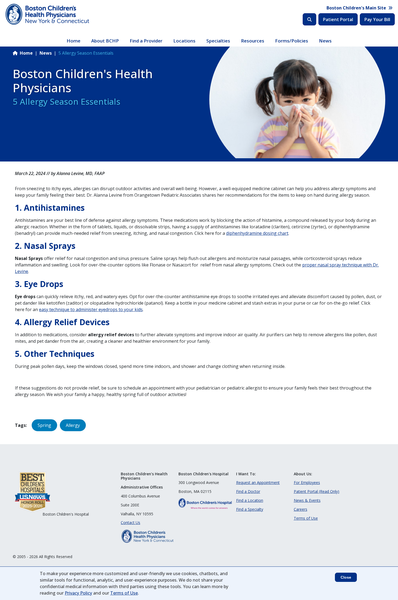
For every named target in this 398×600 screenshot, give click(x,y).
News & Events (307, 500)
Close (346, 577)
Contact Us (130, 522)
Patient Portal (338, 19)
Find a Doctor (248, 491)
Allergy (73, 425)
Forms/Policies (291, 41)
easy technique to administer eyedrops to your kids (91, 309)
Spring (44, 425)
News (325, 41)
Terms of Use (306, 518)
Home (73, 41)
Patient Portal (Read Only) (316, 491)
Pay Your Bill (377, 19)
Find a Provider (146, 41)
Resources (252, 41)
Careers (300, 509)
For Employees (307, 482)
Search (309, 19)
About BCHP (105, 41)
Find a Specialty (249, 509)
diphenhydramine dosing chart (257, 233)
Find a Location (249, 500)
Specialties (218, 41)
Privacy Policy (78, 593)
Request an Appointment (258, 482)
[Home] (48, 14)
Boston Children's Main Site (356, 8)
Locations (184, 41)
